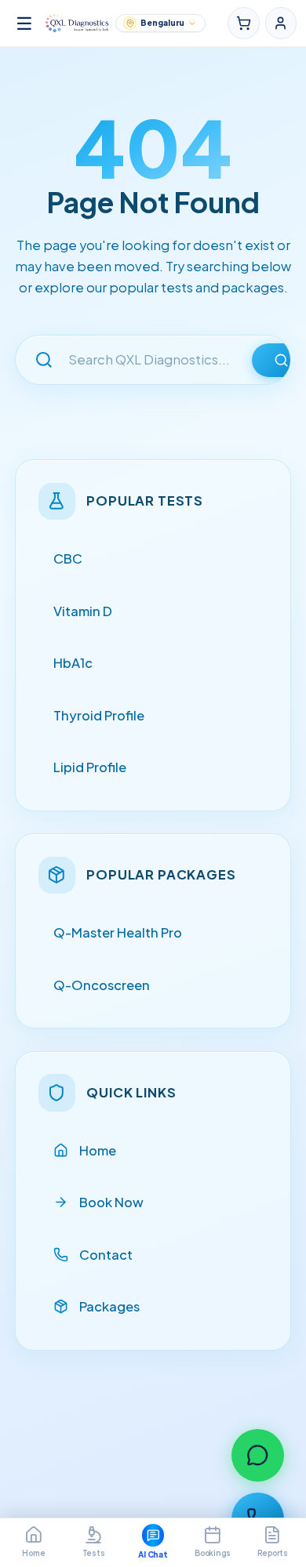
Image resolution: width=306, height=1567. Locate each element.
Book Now (111, 1202)
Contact (106, 1254)
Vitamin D (82, 611)
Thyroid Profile (98, 715)
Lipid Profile (89, 767)
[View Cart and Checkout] (243, 22)
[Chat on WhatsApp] (257, 1455)
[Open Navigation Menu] (24, 23)
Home (97, 1150)
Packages (109, 1306)
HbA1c (73, 663)
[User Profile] (281, 22)
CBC (67, 558)
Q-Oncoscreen (101, 985)
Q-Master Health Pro (117, 932)
